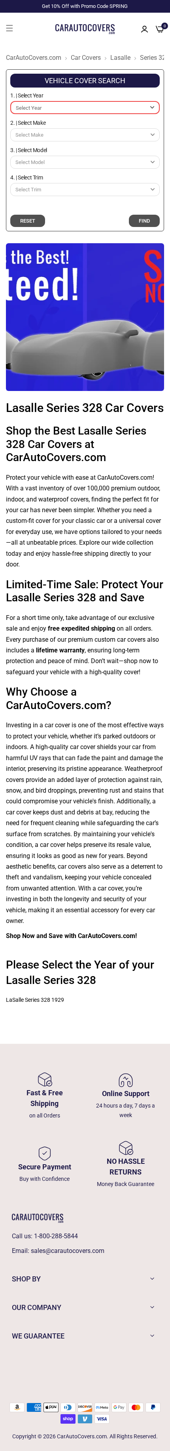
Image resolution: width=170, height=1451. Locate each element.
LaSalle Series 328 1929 (35, 1000)
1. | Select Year (26, 95)
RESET (27, 221)
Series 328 (154, 58)
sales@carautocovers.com (67, 1251)
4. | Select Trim (26, 177)
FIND (144, 221)
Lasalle (120, 58)
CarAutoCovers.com (33, 58)
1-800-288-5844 (56, 1236)
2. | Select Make (27, 123)
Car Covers (86, 58)
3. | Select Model (28, 150)
